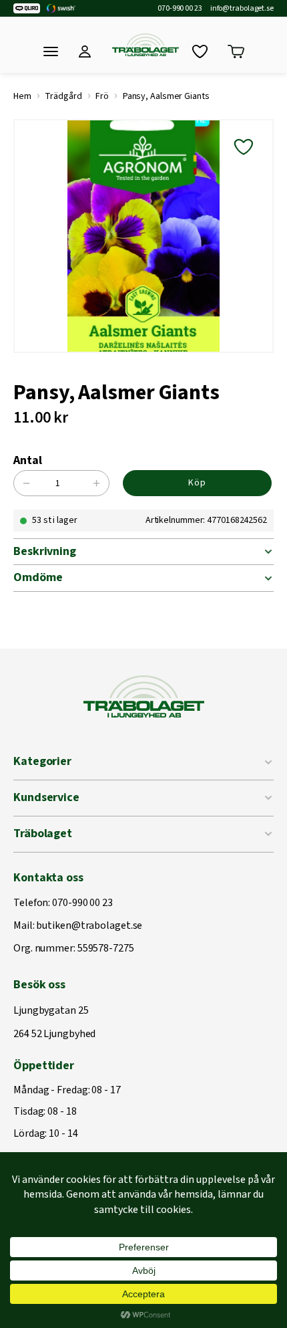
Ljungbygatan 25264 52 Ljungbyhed (54, 1022)
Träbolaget (42, 833)
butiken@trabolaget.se (89, 926)
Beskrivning (44, 551)
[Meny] (50, 51)
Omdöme (37, 577)
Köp (197, 482)
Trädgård (63, 96)
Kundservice (46, 797)
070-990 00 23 (180, 9)
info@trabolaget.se (242, 9)
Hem (22, 96)
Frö (102, 96)
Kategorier (42, 761)
